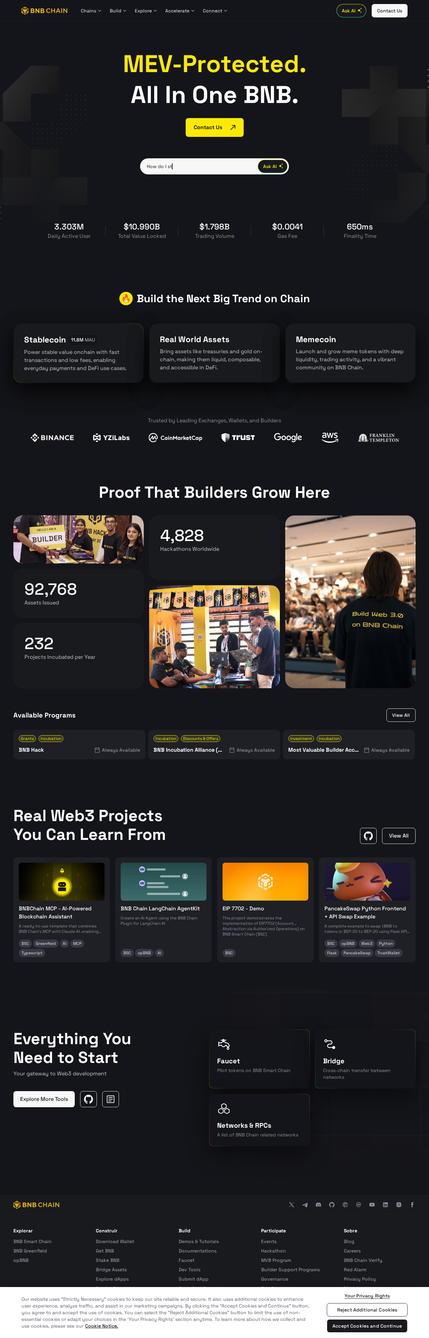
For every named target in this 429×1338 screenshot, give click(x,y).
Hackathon (273, 1250)
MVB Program (276, 1260)
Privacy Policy (360, 1279)
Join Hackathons (185, 564)
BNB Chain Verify (363, 1260)
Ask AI (349, 11)
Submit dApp (193, 1279)
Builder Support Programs (290, 1269)
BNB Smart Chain (32, 1241)
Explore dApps (112, 1279)
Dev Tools (189, 1269)
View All (401, 715)
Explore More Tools (44, 1099)
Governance (274, 1279)
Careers (352, 1250)
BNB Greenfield (30, 1250)
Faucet (186, 1260)
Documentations (198, 1250)
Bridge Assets (111, 1269)
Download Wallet (115, 1241)
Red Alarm (355, 1269)
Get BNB (105, 1250)
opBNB (20, 1260)
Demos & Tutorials (199, 1241)
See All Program (47, 672)
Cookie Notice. (101, 1326)
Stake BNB (107, 1260)
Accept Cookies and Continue (367, 1326)
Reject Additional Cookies (367, 1310)
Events (269, 1241)
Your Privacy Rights (367, 1296)
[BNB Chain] (44, 10)
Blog (349, 1241)
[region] (214, 1312)
